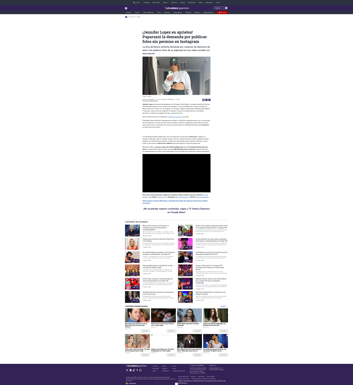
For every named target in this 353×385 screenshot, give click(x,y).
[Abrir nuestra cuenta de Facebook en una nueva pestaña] (137, 370)
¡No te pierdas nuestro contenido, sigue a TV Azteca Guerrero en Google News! (176, 210)
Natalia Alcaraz (153, 101)
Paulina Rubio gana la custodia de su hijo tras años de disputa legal (157, 266)
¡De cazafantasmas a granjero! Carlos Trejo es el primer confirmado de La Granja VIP (159, 253)
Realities (197, 12)
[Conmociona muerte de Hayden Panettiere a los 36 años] (132, 244)
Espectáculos (178, 12)
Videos (201, 2)
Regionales (209, 2)
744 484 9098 (213, 369)
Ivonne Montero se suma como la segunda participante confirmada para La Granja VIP (211, 240)
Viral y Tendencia (148, 12)
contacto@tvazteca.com (215, 368)
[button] (176, 384)
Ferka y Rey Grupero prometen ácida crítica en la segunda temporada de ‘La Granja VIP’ (212, 227)
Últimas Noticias (208, 12)
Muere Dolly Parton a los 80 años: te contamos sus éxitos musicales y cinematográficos (156, 228)
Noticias (182, 2)
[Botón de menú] (126, 8)
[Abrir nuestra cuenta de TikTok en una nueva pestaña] (134, 370)
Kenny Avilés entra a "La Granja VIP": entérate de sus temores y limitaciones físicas (210, 267)
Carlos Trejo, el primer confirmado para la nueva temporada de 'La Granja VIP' (158, 280)
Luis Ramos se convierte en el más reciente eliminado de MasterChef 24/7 (211, 253)
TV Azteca (146, 2)
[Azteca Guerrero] (176, 8)
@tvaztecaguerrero (182, 197)
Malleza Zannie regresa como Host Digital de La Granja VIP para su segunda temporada (211, 281)
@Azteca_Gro (162, 197)
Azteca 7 (165, 2)
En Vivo (223, 12)
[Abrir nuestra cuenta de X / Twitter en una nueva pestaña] (127, 370)
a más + (218, 2)
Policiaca (188, 12)
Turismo (137, 12)
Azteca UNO (156, 2)
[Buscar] (226, 8)
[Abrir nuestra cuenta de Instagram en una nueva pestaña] (130, 370)
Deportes (174, 2)
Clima (159, 12)
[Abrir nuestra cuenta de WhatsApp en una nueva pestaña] (140, 370)
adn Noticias (192, 2)
